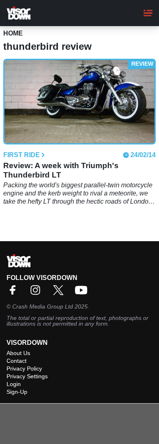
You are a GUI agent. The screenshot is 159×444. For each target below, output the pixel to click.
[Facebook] (15, 292)
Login (14, 384)
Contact (16, 361)
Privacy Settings (27, 376)
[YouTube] (83, 292)
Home (13, 33)
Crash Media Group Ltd (42, 306)
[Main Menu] (148, 13)
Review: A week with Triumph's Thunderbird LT (61, 170)
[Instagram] (37, 292)
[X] (60, 292)
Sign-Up (17, 392)
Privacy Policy (24, 368)
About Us (18, 353)
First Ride (21, 155)
